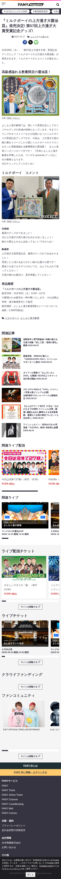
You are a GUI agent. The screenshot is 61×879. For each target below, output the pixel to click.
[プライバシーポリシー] (12, 868)
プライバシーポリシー (13, 825)
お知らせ (44, 36)
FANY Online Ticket (12, 795)
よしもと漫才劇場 (29, 318)
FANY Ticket (8, 790)
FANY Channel (10, 799)
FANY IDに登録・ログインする (30, 772)
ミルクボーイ (12, 318)
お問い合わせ (9, 847)
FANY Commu (9, 813)
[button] (57, 4)
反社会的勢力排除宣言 (13, 830)
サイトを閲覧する (29, 607)
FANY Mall (7, 808)
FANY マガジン (13, 118)
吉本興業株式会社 (11, 842)
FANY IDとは (30, 765)
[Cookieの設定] (46, 866)
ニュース (34, 36)
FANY (5, 785)
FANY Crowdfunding (13, 804)
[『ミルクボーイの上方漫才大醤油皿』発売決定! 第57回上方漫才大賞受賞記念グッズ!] (25, 42)
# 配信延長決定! (40, 11)
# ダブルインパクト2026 (15, 11)
